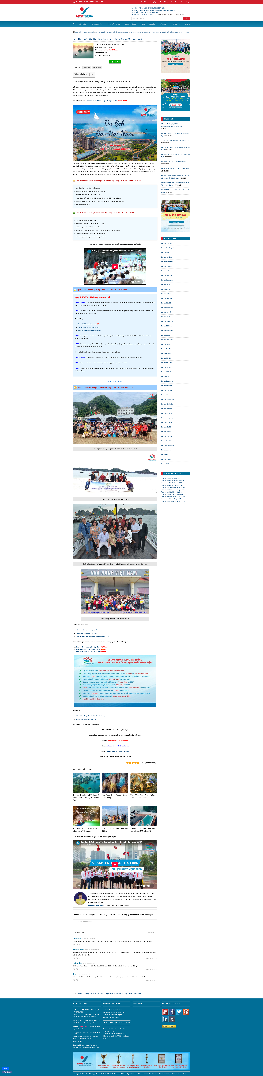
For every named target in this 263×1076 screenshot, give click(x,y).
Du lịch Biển (165, 395)
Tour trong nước (96, 24)
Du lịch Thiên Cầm (167, 307)
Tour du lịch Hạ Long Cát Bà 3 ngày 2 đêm (127, 993)
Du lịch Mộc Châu (167, 261)
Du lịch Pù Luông (166, 372)
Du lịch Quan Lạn (167, 280)
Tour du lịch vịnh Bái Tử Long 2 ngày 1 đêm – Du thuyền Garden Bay (86, 797)
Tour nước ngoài (114, 24)
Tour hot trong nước (135, 32)
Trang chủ (78, 32)
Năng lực (154, 2)
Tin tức (152, 24)
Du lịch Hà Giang (166, 243)
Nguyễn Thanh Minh (95, 905)
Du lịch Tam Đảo (166, 349)
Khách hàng (164, 2)
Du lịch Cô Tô (165, 284)
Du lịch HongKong (167, 418)
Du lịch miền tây (166, 362)
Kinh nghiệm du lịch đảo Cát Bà (88, 327)
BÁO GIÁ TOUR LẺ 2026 (139, 8)
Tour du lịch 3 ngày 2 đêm (85, 993)
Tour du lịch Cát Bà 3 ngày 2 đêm (172, 483)
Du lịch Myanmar (166, 413)
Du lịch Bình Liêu (166, 271)
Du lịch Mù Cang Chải (168, 248)
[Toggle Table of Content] (90, 74)
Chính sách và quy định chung (112, 1010)
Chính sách (97, 67)
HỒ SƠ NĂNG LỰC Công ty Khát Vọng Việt (145, 12)
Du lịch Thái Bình (166, 441)
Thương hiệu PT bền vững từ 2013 (142, 14)
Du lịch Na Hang (166, 266)
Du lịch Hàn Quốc (167, 404)
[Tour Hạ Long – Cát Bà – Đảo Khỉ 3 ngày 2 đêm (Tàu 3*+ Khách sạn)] (83, 50)
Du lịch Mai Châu (166, 257)
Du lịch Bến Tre (166, 459)
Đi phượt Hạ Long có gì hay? (87, 630)
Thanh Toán (175, 2)
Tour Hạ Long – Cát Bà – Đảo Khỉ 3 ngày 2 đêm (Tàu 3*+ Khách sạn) (107, 39)
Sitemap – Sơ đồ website (111, 1017)
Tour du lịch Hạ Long (123, 32)
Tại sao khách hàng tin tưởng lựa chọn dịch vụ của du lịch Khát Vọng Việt (154, 10)
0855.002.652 (77, 1041)
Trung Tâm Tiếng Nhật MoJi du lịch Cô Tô (175, 140)
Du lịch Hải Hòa (166, 317)
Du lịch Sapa (165, 252)
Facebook (7, 1072)
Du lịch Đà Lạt (165, 335)
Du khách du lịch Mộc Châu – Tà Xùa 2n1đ (175, 168)
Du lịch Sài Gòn (166, 367)
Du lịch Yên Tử (166, 427)
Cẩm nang (163, 24)
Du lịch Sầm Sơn (166, 298)
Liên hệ (187, 24)
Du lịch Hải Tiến (166, 312)
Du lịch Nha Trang (167, 330)
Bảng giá (87, 67)
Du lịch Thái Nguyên (167, 445)
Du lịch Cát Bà (166, 289)
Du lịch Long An (166, 450)
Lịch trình (77, 67)
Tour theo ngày (145, 32)
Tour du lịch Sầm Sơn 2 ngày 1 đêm (173, 490)
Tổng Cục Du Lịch (108, 1031)
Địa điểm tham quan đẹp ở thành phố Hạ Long (93, 636)
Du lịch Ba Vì (165, 344)
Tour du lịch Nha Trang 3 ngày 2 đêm (173, 496)
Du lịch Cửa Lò (166, 303)
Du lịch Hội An (165, 454)
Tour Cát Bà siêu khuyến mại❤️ (88, 324)
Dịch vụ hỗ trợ (130, 24)
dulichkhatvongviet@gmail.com (87, 1045)
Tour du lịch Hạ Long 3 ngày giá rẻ (88, 647)
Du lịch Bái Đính (166, 422)
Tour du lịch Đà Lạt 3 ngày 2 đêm (172, 499)
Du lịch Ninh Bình (166, 436)
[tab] (77, 67)
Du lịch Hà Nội (166, 353)
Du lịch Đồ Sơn (166, 294)
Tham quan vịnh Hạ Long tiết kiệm (88, 649)
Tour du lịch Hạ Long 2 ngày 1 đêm (172, 480)
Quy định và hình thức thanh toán (114, 1012)
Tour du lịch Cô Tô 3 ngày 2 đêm (172, 485)
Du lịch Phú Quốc (167, 340)
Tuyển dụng (185, 2)
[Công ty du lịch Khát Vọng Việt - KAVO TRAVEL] (83, 13)
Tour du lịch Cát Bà (111, 32)
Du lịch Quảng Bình (167, 321)
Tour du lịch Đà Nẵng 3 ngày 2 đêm (172, 494)
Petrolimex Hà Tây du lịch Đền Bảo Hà (173, 161)
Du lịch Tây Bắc (166, 358)
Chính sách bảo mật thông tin (112, 1014)
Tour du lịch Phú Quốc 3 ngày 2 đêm (173, 501)
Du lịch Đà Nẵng (166, 326)
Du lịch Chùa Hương (168, 399)
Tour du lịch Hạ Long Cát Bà (104, 993)
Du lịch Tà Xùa (166, 464)
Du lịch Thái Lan (166, 385)
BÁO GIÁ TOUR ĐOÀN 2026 (156, 8)
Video (143, 24)
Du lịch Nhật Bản (166, 390)
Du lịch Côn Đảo (166, 408)
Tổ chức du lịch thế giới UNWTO (113, 1033)
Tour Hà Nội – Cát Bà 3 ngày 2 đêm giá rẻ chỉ (106, 101)
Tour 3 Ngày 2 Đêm (100, 32)
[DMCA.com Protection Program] (169, 1026)
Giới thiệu (82, 24)
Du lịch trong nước (89, 32)
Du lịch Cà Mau (166, 431)
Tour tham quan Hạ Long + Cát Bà (88, 651)
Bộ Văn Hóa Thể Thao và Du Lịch (114, 1029)
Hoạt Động (144, 2)
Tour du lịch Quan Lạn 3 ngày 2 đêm (173, 487)
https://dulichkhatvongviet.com (118, 751)
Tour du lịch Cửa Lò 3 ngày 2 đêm (172, 492)
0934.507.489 (87, 1039)
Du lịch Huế (165, 376)
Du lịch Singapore (167, 381)
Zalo (5, 1069)
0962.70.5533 (77, 1039)
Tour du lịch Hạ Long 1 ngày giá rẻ (89, 330)
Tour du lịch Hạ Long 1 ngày (170, 478)
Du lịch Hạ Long (166, 275)
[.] (74, 24)
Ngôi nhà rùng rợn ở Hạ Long (87, 633)
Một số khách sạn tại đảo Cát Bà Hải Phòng (90, 716)
